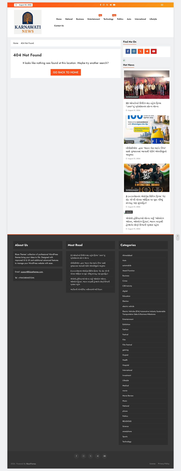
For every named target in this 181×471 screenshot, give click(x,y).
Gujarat (125, 355)
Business (80, 19)
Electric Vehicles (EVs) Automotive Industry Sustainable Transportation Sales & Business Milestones (144, 312)
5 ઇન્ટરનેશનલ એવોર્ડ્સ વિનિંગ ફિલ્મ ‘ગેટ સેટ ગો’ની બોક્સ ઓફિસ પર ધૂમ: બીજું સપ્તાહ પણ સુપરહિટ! (146, 200)
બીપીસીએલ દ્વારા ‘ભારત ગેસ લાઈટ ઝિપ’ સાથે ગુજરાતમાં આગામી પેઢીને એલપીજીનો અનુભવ (146, 151)
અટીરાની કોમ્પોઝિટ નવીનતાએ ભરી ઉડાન (86, 289)
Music (125, 400)
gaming (126, 350)
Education (126, 296)
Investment (127, 375)
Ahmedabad (127, 255)
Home (59, 19)
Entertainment (94, 18)
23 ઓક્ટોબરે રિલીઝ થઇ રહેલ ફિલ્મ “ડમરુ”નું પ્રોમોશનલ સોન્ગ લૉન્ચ (143, 105)
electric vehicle (128, 306)
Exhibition (126, 324)
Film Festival (127, 344)
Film (124, 339)
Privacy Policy (163, 463)
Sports (125, 436)
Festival (125, 334)
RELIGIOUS (127, 421)
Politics (120, 19)
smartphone (127, 431)
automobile (127, 265)
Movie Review (128, 395)
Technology (109, 18)
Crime (125, 280)
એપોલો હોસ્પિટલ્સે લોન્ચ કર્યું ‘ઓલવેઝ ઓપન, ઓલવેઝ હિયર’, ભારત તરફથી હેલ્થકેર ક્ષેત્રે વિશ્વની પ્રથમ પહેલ (145, 222)
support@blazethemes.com (32, 271)
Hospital (126, 365)
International (140, 19)
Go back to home (65, 72)
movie (125, 390)
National (69, 19)
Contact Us (59, 25)
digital (125, 291)
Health (129, 212)
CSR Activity (127, 286)
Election (126, 301)
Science (126, 426)
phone (125, 411)
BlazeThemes (31, 464)
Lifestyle (153, 19)
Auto (129, 19)
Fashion (125, 329)
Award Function (129, 270)
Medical (126, 385)
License (153, 463)
